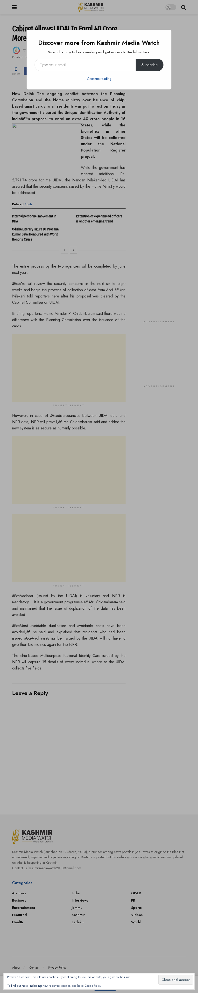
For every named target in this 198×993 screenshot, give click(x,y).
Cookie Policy (93, 986)
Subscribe (149, 65)
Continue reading (99, 78)
